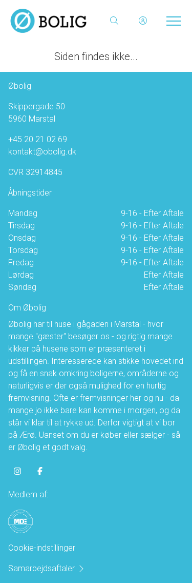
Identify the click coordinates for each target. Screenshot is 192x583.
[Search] (114, 20)
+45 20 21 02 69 (37, 139)
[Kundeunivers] (143, 20)
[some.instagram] (17, 471)
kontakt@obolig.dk (42, 152)
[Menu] (171, 20)
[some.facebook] (40, 471)
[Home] (53, 20)
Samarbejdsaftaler (41, 568)
